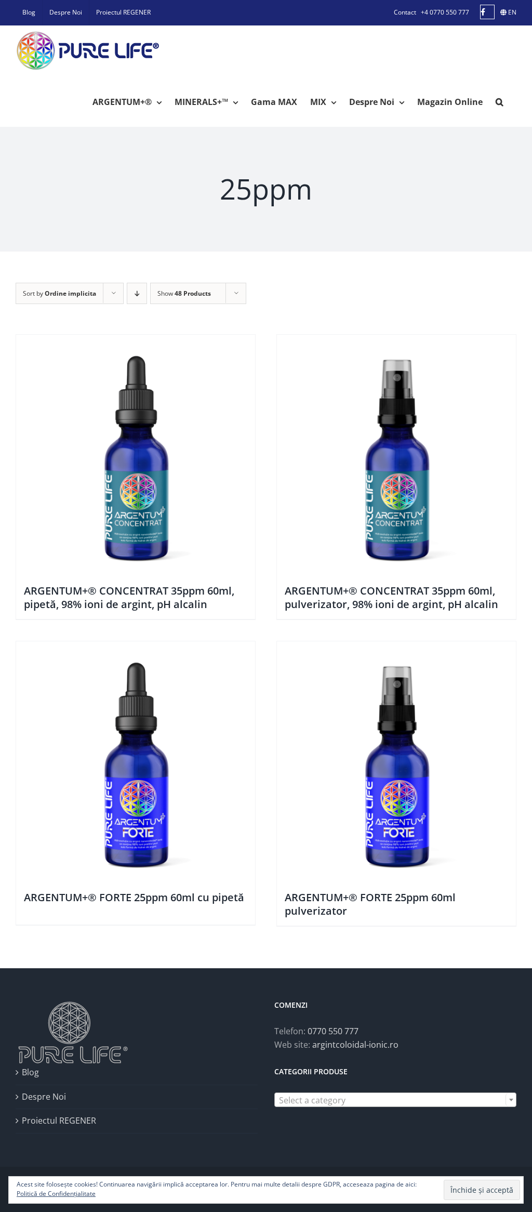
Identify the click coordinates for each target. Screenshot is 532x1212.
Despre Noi (44, 1096)
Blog (30, 1072)
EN (511, 12)
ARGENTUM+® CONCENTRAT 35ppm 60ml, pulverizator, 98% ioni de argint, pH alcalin (391, 597)
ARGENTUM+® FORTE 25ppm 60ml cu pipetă (134, 897)
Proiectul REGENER (59, 1120)
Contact (405, 12)
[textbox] (395, 1100)
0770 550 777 (333, 1031)
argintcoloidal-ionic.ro (355, 1044)
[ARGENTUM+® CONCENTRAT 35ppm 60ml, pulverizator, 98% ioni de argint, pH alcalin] (396, 454)
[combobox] (395, 1099)
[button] (499, 101)
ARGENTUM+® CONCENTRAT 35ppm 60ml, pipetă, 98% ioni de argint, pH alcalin (129, 597)
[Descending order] (137, 293)
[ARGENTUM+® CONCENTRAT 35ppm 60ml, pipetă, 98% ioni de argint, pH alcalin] (135, 454)
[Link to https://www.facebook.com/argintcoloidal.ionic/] (487, 12)
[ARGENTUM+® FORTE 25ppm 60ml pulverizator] (396, 760)
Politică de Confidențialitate (56, 1193)
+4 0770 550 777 (445, 12)
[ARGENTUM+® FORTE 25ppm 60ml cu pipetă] (135, 760)
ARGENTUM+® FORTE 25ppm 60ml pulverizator (370, 904)
